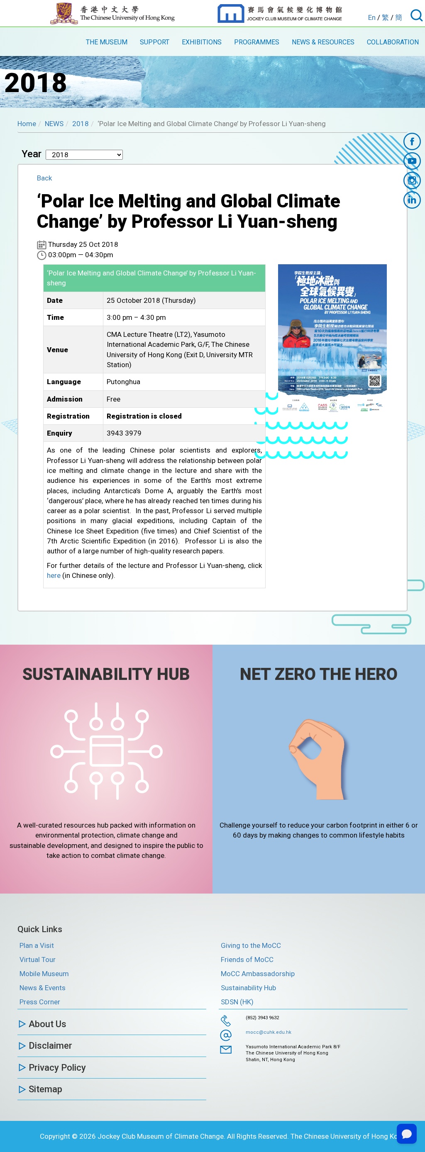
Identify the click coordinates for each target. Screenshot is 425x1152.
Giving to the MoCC (251, 945)
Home (26, 123)
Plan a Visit (37, 945)
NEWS (54, 123)
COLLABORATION (393, 42)
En (372, 17)
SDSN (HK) (237, 1002)
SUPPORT (154, 42)
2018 (80, 123)
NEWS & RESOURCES (323, 42)
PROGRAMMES (256, 42)
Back (44, 178)
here (54, 575)
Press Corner (40, 1002)
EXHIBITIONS (202, 42)
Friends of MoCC (247, 959)
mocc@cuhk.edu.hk (268, 1032)
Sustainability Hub (248, 988)
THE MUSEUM (106, 42)
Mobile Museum (44, 973)
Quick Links (39, 929)
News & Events (43, 988)
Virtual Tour (38, 959)
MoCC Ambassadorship (258, 973)
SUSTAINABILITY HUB (106, 674)
